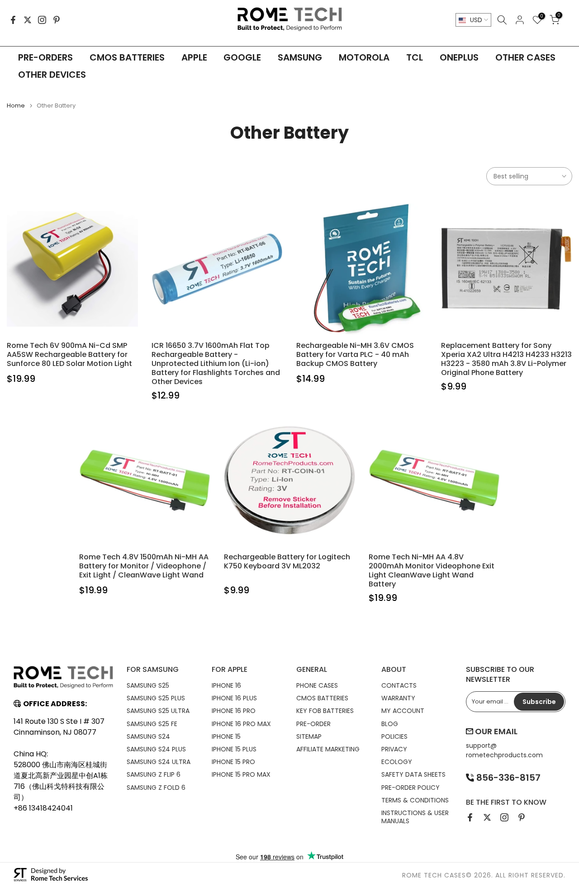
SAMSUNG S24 (148, 736)
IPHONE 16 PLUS (234, 698)
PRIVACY (394, 749)
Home (16, 105)
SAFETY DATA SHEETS (413, 774)
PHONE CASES (317, 685)
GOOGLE (242, 57)
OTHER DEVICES (52, 74)
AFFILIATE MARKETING (328, 749)
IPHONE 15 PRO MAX (241, 774)
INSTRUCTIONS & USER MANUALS (415, 816)
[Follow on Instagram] (42, 19)
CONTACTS (399, 685)
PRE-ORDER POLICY (410, 787)
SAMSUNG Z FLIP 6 (153, 774)
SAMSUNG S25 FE (152, 723)
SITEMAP (309, 736)
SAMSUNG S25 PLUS (156, 698)
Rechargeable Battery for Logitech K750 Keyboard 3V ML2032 (287, 561)
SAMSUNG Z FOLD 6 (156, 787)
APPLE (194, 57)
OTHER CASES (525, 57)
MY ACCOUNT (402, 710)
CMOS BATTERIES (127, 57)
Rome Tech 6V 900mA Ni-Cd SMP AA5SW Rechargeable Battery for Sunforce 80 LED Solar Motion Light (69, 354)
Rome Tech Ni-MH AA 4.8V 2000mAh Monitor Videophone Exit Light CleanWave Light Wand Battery (431, 570)
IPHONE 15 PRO (233, 761)
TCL (414, 57)
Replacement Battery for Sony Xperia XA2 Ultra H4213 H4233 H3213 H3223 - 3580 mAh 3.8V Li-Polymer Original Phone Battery (506, 359)
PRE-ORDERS (45, 57)
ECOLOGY (396, 761)
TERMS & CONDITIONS (415, 800)
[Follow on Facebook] (13, 19)
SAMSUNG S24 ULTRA (158, 761)
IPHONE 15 (226, 736)
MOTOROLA (364, 57)
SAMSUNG (300, 57)
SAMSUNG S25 (148, 685)
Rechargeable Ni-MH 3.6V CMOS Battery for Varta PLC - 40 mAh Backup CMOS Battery (355, 354)
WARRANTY (398, 698)
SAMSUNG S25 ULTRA (158, 710)
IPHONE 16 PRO (234, 710)
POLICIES (394, 736)
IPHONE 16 (226, 685)
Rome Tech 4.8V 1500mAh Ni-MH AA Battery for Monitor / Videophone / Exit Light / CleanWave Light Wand (144, 566)
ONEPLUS (459, 57)
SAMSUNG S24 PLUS (156, 749)
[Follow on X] (28, 19)
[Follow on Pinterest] (56, 19)
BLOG (389, 723)
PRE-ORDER (313, 723)
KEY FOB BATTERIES (325, 710)
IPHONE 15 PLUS (234, 749)
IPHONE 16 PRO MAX (241, 723)
